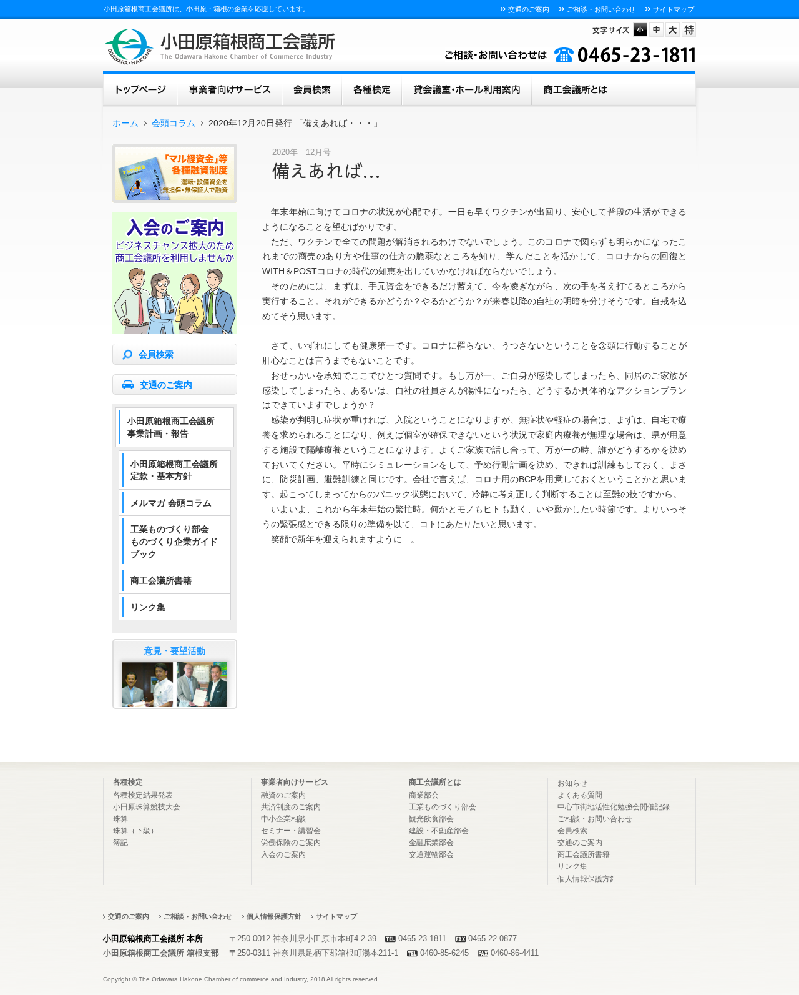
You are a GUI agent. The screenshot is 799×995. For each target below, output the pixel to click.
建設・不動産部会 (439, 830)
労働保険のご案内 (291, 842)
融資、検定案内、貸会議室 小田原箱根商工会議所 (219, 47)
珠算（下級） (135, 830)
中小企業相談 (283, 818)
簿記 (120, 842)
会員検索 (312, 88)
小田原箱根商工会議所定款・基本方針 (174, 470)
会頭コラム (173, 123)
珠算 (120, 818)
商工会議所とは (575, 88)
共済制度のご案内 (291, 807)
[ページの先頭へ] (662, 749)
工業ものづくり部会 (442, 807)
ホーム (140, 88)
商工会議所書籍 (161, 580)
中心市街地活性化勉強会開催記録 (613, 807)
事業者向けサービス (229, 88)
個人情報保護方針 (587, 878)
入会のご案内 (283, 854)
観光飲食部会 (431, 818)
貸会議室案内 (467, 88)
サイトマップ (673, 9)
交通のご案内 (528, 9)
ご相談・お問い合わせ (601, 9)
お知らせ (572, 783)
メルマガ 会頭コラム (171, 503)
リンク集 (147, 607)
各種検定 (372, 88)
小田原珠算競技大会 (146, 807)
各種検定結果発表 (143, 795)
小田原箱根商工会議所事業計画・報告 (171, 427)
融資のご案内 (283, 795)
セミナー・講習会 (291, 830)
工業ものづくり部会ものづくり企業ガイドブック (174, 541)
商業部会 (424, 795)
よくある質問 (579, 795)
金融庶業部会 (431, 842)
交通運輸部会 (431, 854)
